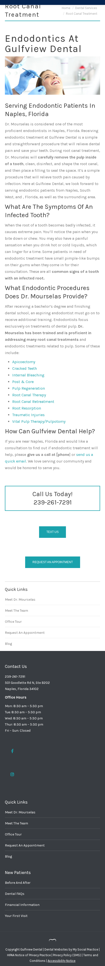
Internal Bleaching (28, 375)
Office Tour (13, 622)
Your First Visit (16, 916)
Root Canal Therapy (29, 395)
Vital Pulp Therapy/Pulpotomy (38, 421)
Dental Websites (56, 949)
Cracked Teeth (24, 368)
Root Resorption (26, 408)
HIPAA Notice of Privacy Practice (29, 955)
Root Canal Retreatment (33, 401)
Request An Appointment (25, 633)
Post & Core (23, 381)
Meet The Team (16, 611)
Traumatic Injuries (28, 414)
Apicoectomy (23, 361)
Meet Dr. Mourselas (20, 599)
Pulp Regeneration (28, 388)
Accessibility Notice (61, 961)
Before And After (18, 883)
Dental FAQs (14, 894)
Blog (8, 644)
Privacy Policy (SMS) (67, 955)
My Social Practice (85, 949)
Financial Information (22, 905)
